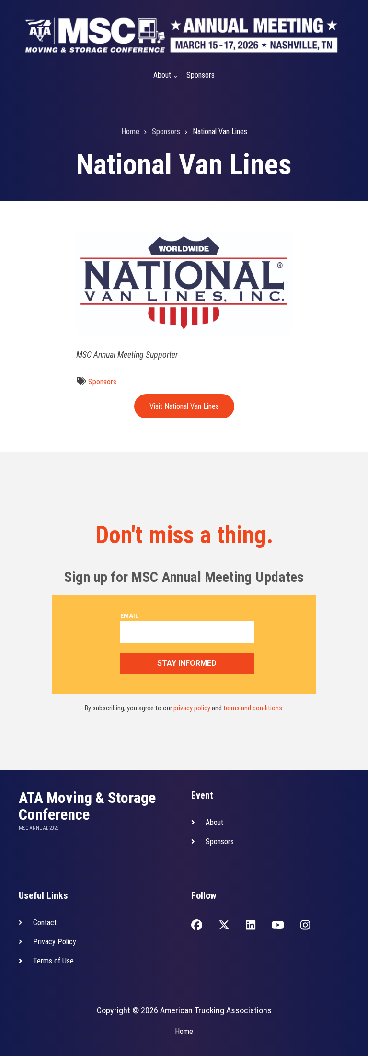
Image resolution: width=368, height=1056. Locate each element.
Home (184, 1031)
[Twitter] (224, 926)
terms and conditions (252, 708)
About (159, 79)
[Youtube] (278, 926)
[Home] (182, 35)
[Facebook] (196, 926)
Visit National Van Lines (184, 406)
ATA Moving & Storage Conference (87, 806)
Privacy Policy (54, 941)
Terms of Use (53, 960)
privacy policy (191, 708)
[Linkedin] (250, 926)
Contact (45, 922)
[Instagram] (305, 926)
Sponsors (200, 75)
